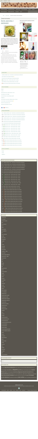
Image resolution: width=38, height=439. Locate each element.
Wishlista (3, 347)
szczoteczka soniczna (19, 375)
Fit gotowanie (6, 52)
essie (10, 369)
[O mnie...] (32, 55)
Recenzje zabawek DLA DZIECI (6, 329)
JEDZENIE (11, 390)
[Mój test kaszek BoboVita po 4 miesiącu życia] (27, 27)
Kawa (2, 259)
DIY (2, 232)
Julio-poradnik (4, 249)
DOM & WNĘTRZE (4, 234)
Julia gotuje (7, 15)
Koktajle (3, 263)
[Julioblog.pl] (37, 1)
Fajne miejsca (3, 237)
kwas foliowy (3, 56)
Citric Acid (26, 367)
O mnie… (3, 152)
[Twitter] (2, 48)
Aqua (6, 367)
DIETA (3, 15)
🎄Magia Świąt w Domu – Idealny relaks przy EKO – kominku (11, 126)
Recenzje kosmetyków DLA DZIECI (6, 322)
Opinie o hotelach (4, 290)
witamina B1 (3, 61)
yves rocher (21, 377)
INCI (20, 369)
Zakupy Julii (3, 349)
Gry (2, 242)
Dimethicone (30, 367)
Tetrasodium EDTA (24, 375)
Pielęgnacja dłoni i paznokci (5, 295)
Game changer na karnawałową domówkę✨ (8, 76)
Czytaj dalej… (4, 46)
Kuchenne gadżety (4, 271)
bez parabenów (11, 367)
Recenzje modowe (4, 327)
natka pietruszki (5, 57)
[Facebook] (1, 48)
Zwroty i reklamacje (4, 354)
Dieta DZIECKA (4, 229)
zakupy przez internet (31, 377)
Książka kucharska (4, 268)
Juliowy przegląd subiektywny (6, 254)
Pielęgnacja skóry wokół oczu (6, 300)
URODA (5, 53)
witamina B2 (7, 61)
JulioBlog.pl (5, 3)
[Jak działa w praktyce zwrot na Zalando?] (24, 64)
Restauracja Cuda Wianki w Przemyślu (6, 104)
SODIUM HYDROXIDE (10, 375)
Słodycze (3, 334)
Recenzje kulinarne (4, 325)
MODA (3, 276)
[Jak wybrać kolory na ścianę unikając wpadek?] (24, 37)
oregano (6, 58)
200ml (3, 367)
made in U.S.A (7, 372)
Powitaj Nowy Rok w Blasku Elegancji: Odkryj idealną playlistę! (10, 78)
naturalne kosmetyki (26, 372)
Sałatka (3, 332)
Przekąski (2, 53)
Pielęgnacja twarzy (4, 305)
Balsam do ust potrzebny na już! (5, 102)
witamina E (6, 62)
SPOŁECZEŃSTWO (4, 337)
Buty (2, 222)
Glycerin (15, 370)
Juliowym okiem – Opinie (5, 256)
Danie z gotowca (4, 224)
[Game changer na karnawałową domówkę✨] (24, 46)
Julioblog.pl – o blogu (4, 251)
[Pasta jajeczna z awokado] (9, 31)
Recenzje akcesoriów (5, 317)
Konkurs (3, 264)
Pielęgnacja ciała (4, 293)
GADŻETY (3, 241)
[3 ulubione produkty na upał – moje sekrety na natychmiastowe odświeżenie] (24, 55)
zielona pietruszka (14, 62)
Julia (2, 123)
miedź (2, 57)
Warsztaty (3, 344)
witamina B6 (15, 61)
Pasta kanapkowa (14, 52)
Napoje (3, 281)
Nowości (3, 285)
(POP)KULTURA (4, 217)
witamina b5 (11, 61)
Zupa (2, 352)
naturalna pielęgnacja (17, 372)
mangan (15, 56)
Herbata (3, 244)
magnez (12, 56)
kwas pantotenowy (8, 56)
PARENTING (23, 390)
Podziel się (6, 48)
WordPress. (35, 390)
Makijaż (3, 273)
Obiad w (3, 288)
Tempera (32, 390)
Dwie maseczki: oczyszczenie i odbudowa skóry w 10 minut (9, 99)
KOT (2, 266)
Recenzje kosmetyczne (5, 320)
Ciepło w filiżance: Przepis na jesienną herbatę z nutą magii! (10, 81)
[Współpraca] (32, 37)
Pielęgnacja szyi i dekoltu (5, 303)
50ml (2, 367)
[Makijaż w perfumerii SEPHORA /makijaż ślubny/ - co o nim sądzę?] (32, 46)
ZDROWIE (7, 53)
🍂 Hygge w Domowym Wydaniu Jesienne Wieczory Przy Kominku (11, 83)
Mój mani (3, 278)
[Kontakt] (21, 23)
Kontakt (2, 89)
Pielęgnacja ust (4, 307)
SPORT (3, 339)
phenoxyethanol (4, 373)
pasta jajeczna (10, 58)
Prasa (2, 312)
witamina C (2, 62)
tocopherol (27, 375)
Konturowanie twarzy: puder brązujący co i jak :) (8, 92)
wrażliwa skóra (12, 377)
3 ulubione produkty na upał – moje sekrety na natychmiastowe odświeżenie (14, 114)
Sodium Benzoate (4, 375)
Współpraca (3, 97)
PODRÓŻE (3, 310)
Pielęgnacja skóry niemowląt (6, 298)
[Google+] (4, 48)
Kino (2, 261)
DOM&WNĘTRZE (3, 390)
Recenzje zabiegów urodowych (6, 330)
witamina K (10, 62)
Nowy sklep (3, 286)
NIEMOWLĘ (3, 283)
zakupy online (26, 377)
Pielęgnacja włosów (4, 308)
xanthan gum (16, 377)
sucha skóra (15, 375)
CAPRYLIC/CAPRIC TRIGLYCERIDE (19, 367)
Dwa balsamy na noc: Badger (5, 94)
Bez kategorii (3, 219)
